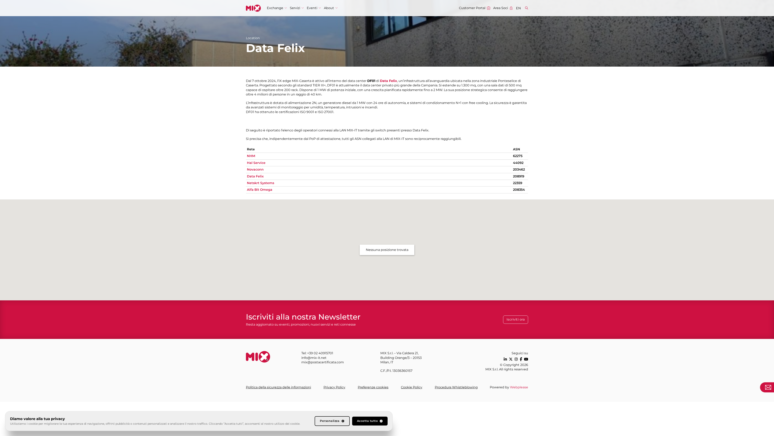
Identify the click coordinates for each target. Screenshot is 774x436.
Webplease (519, 387)
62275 (517, 156)
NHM (251, 156)
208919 (518, 176)
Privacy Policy (334, 387)
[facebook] (521, 359)
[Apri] (526, 8)
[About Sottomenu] (336, 8)
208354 (519, 190)
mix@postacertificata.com (322, 362)
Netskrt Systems (260, 183)
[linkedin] (505, 359)
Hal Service (256, 163)
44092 (518, 163)
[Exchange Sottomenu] (286, 8)
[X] (511, 359)
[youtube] (526, 359)
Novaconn (255, 169)
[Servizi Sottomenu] (303, 8)
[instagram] (516, 359)
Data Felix (255, 176)
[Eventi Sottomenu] (320, 8)
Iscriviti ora (516, 319)
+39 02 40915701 (320, 353)
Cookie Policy (411, 387)
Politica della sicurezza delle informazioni (278, 387)
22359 (517, 183)
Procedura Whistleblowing (456, 387)
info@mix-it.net (314, 358)
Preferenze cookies (373, 387)
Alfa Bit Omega (259, 190)
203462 (519, 169)
